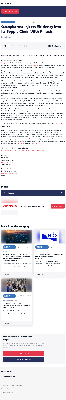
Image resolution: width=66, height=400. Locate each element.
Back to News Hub (11, 11)
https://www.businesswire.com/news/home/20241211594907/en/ (22, 150)
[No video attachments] (25, 46)
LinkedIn (37, 143)
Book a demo (23, 353)
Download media (57, 206)
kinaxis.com (20, 143)
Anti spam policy (6, 396)
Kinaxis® (35, 65)
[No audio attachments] (21, 46)
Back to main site (9, 377)
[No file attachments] (17, 46)
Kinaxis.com (59, 123)
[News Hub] (7, 3)
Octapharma (5, 63)
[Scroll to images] (13, 46)
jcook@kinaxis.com (7, 162)
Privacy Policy (5, 389)
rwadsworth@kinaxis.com (9, 173)
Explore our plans (22, 359)
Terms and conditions (7, 392)
